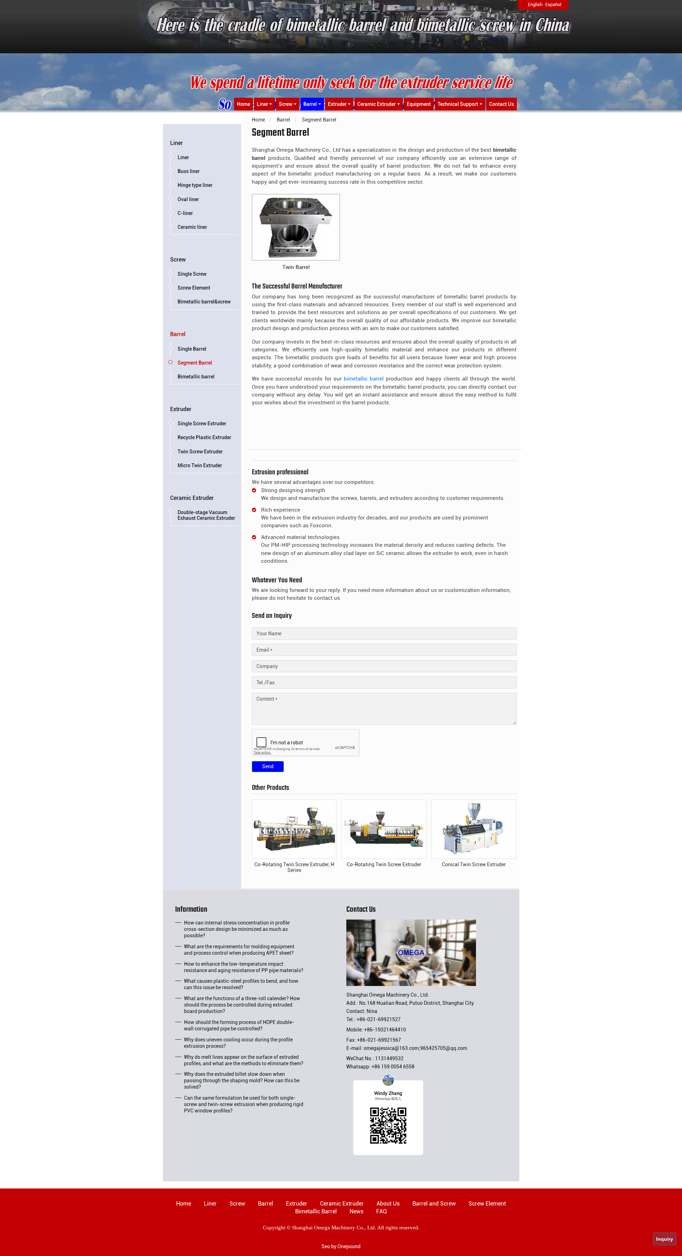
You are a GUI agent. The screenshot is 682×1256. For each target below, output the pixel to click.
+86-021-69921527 (379, 1019)
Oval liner (188, 199)
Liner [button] (262, 104)
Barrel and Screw (434, 1203)
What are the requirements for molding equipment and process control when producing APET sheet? (239, 950)
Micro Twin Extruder (200, 465)
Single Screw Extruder (202, 423)
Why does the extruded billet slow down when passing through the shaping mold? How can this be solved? (241, 1080)
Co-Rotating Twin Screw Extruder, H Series (294, 867)
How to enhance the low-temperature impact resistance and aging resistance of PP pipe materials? (243, 967)
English (535, 4)
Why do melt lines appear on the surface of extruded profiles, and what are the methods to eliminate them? (243, 1060)
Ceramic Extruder (192, 498)
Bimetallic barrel (196, 376)
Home (243, 104)
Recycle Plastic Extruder (204, 437)
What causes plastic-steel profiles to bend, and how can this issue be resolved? (241, 984)
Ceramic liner (192, 227)
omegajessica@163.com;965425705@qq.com (415, 1048)
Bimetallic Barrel (316, 1211)
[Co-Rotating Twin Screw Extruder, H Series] (294, 828)
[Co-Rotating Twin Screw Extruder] (384, 828)
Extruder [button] (337, 104)
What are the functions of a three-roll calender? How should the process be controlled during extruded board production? (242, 1005)
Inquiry (664, 1239)
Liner (176, 143)
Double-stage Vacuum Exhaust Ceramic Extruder (206, 515)
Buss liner (189, 171)
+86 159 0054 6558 (393, 1066)
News (356, 1211)
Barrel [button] (310, 104)
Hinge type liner (195, 185)
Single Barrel (192, 349)
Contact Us (501, 104)
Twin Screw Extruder (200, 451)
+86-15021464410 (385, 1030)
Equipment (419, 104)
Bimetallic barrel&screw (204, 301)
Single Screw (192, 274)
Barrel (177, 334)
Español (553, 4)
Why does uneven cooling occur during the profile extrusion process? (238, 1043)
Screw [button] (285, 104)
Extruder (180, 409)
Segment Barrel (195, 363)
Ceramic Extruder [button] (376, 104)
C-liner (185, 213)
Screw (178, 259)
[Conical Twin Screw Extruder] (474, 828)
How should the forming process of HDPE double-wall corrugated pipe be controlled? (239, 1025)
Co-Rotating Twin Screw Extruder (384, 864)
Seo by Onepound (341, 1246)
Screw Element (194, 288)
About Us (388, 1203)
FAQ (381, 1211)
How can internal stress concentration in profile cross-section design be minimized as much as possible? (236, 929)
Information (191, 911)
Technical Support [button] (458, 104)
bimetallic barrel (364, 379)
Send (268, 766)
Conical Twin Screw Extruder (474, 864)
